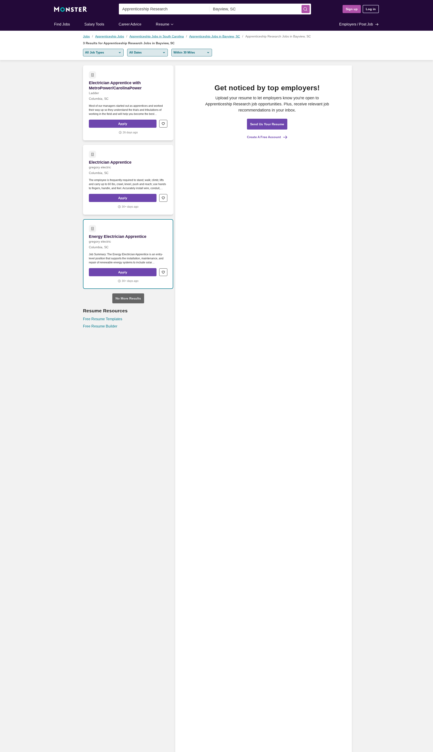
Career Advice (130, 24)
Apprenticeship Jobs (109, 36)
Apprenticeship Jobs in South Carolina (156, 36)
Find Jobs (62, 24)
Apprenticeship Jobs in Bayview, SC (214, 36)
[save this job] (163, 124)
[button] (306, 9)
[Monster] (70, 9)
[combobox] (164, 9)
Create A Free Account (264, 137)
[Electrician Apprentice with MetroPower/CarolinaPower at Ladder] (128, 103)
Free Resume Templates (102, 319)
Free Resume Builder (100, 326)
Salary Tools (94, 24)
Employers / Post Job (356, 24)
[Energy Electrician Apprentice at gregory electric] (128, 254)
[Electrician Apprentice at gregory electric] (128, 179)
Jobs (86, 36)
